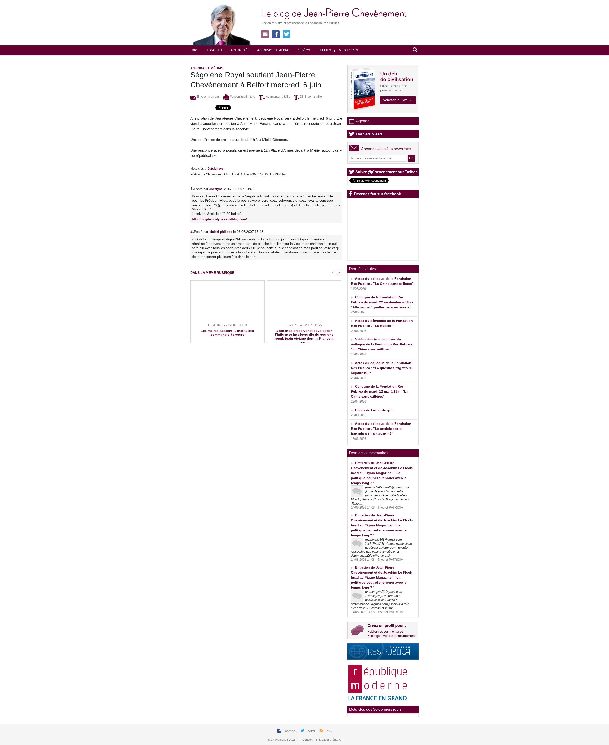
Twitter (311, 731)
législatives (215, 168)
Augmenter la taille (277, 96)
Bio (194, 50)
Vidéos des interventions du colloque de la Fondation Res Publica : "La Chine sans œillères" (382, 344)
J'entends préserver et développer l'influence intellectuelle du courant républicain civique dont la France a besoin (304, 335)
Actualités (240, 50)
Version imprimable (242, 96)
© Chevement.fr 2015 (282, 739)
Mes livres (348, 50)
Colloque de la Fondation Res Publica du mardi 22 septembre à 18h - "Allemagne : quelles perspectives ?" (382, 302)
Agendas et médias (273, 50)
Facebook (290, 731)
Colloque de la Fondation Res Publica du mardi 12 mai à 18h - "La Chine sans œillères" (379, 391)
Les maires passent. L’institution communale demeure (227, 332)
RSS (329, 731)
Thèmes (324, 50)
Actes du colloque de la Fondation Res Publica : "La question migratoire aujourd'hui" (381, 368)
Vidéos (303, 50)
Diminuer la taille (310, 96)
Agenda (362, 121)
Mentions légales (330, 739)
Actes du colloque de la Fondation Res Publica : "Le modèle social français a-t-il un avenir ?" (381, 428)
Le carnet (213, 50)
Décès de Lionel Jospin (374, 410)
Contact (307, 739)
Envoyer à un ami (208, 96)
